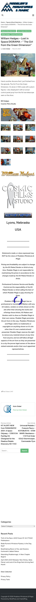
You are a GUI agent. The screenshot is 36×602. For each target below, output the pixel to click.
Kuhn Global (6, 49)
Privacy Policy (5, 576)
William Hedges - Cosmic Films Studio (12, 34)
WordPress (12, 599)
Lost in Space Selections (24, 31)
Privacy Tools (5, 579)
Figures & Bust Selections (8, 31)
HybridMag (23, 599)
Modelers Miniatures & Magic (24, 596)
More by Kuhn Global (20, 410)
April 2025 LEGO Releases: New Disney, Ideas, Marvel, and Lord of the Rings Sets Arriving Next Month (17, 562)
